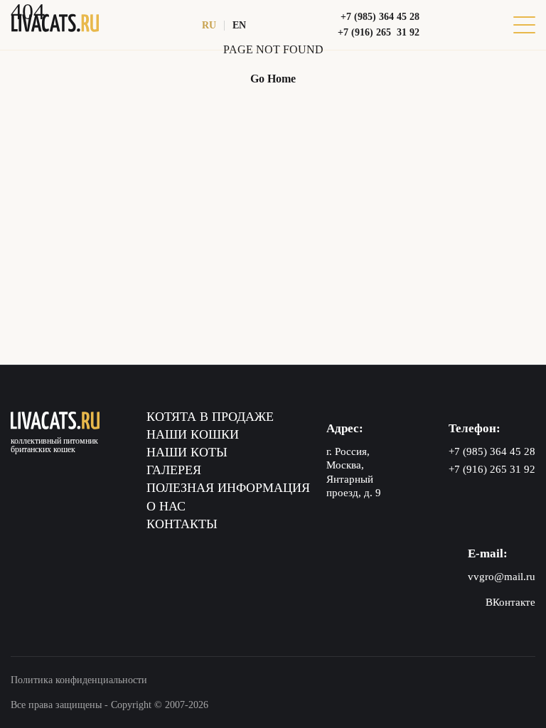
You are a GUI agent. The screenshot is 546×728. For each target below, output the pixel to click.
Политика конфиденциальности (79, 680)
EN (239, 25)
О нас (166, 506)
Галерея (173, 470)
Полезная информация (228, 488)
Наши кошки (192, 434)
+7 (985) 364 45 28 (380, 16)
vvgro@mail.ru (501, 576)
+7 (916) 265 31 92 (378, 32)
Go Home (273, 79)
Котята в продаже (210, 417)
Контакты (182, 524)
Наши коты (187, 452)
